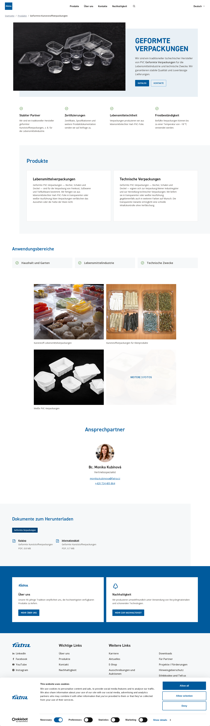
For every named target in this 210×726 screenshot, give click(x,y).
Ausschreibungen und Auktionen (122, 671)
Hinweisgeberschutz (171, 670)
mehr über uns (29, 612)
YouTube (21, 664)
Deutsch (198, 6)
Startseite (9, 15)
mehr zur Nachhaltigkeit (128, 612)
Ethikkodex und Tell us (172, 675)
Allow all (184, 685)
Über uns (88, 6)
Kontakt (64, 664)
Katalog (142, 83)
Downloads (165, 653)
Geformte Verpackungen (25, 530)
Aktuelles (114, 659)
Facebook (21, 659)
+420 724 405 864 (105, 483)
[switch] (88, 719)
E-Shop (113, 664)
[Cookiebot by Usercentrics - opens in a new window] (19, 720)
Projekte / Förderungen (173, 664)
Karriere (114, 653)
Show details (160, 720)
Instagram (22, 670)
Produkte (74, 6)
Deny (184, 705)
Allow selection (184, 695)
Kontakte (102, 6)
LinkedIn (21, 653)
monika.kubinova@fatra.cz (105, 478)
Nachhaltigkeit (119, 6)
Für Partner (166, 659)
